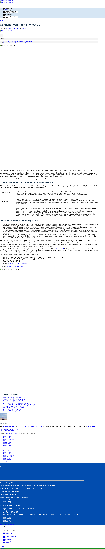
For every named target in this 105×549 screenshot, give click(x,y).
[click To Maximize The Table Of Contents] (1, 35)
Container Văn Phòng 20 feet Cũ (9, 429)
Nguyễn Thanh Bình (9, 426)
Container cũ (7, 17)
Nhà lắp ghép (7, 14)
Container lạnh (7, 10)
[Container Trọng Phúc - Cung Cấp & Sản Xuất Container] (7, 1)
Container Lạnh (7, 454)
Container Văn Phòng (9, 455)
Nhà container (7, 13)
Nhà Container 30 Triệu (7, 430)
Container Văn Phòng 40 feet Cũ (16, 266)
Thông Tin (6, 461)
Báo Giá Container (4, 20)
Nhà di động (7, 16)
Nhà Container (7, 456)
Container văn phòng (9, 11)
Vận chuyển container (11, 433)
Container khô (7, 8)
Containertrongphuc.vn (12, 491)
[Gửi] (4, 532)
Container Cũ (7, 452)
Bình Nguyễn (25, 28)
